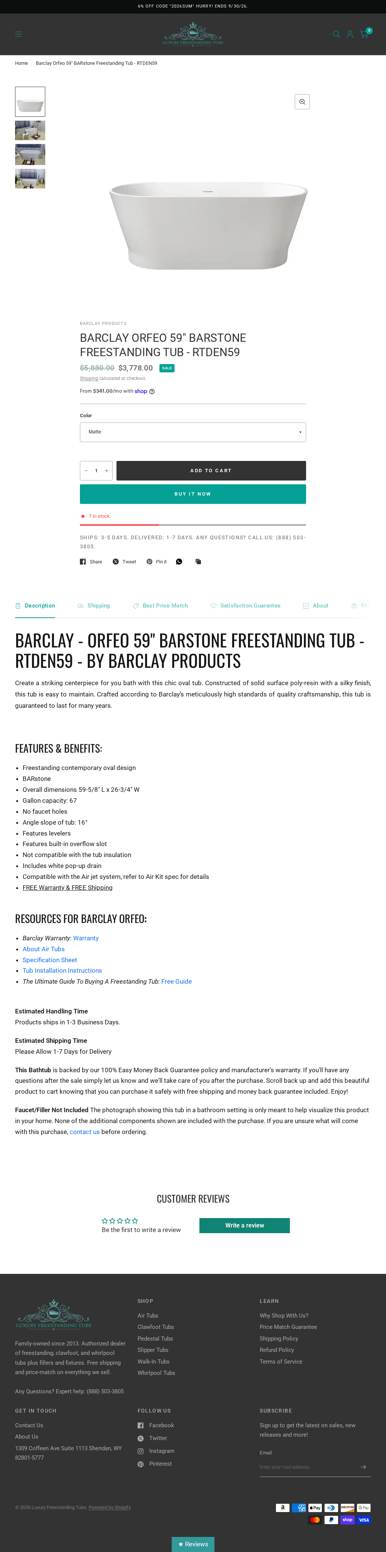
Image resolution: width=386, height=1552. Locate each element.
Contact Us (29, 1425)
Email (266, 1453)
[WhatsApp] (181, 562)
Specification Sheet (50, 960)
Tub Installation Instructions (62, 970)
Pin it (161, 562)
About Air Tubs (44, 949)
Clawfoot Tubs (156, 1327)
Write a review (244, 1225)
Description (40, 605)
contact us (85, 1132)
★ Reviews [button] (193, 1544)
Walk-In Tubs (154, 1361)
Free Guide (176, 981)
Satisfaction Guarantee (251, 605)
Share (96, 562)
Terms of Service (281, 1361)
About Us (26, 1436)
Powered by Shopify (110, 1507)
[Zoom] (302, 101)
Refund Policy (277, 1350)
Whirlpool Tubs (156, 1373)
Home (21, 63)
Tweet (129, 562)
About (321, 605)
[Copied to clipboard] (200, 562)
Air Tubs (148, 1315)
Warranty (86, 938)
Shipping (89, 378)
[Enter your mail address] (363, 1467)
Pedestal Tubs (155, 1338)
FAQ (366, 605)
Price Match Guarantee (288, 1327)
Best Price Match (165, 605)
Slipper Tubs (153, 1350)
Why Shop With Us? (284, 1315)
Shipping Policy (279, 1338)
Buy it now (193, 494)
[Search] (336, 34)
